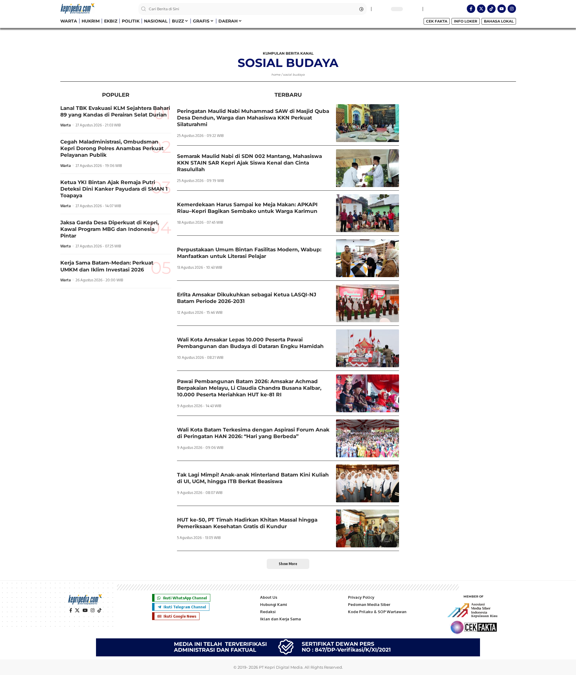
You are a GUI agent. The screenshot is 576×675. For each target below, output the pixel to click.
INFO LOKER (465, 21)
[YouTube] (85, 610)
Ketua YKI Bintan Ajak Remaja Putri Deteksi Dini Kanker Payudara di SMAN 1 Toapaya (114, 188)
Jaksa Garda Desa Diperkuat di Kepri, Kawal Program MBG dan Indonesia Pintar (109, 229)
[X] (77, 610)
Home (276, 75)
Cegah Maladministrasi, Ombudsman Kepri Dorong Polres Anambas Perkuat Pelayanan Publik (112, 148)
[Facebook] (71, 610)
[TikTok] (99, 610)
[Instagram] (512, 9)
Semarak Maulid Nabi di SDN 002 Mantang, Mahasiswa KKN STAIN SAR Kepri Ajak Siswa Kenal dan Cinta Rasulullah (249, 162)
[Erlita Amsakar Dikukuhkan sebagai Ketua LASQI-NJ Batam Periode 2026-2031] (367, 303)
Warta (65, 125)
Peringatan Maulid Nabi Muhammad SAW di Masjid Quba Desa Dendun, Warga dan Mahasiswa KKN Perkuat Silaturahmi (253, 117)
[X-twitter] (481, 9)
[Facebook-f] (471, 9)
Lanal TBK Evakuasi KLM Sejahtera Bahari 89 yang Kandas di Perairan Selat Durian (115, 111)
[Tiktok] (491, 9)
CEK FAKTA (436, 21)
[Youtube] (501, 9)
